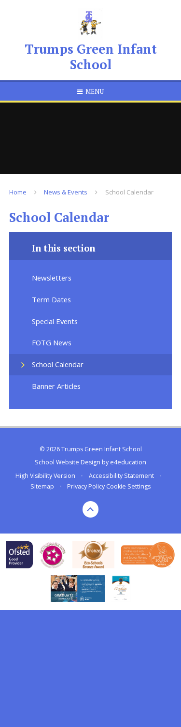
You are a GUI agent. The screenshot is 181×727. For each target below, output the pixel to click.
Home (18, 192)
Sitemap (42, 486)
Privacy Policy (86, 486)
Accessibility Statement (121, 476)
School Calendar (129, 192)
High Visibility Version (45, 476)
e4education (128, 462)
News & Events (65, 192)
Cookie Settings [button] (128, 486)
